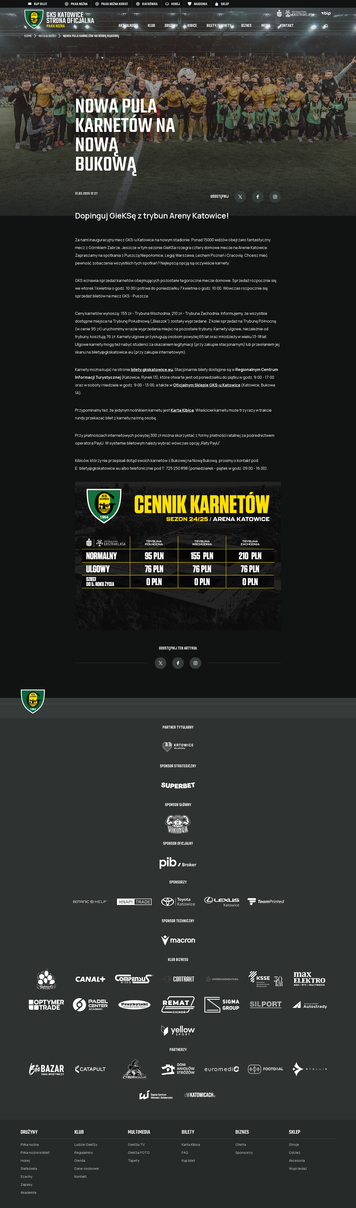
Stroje (294, 1144)
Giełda (79, 1160)
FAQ (185, 1152)
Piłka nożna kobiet (35, 1152)
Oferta (240, 1144)
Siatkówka (29, 1168)
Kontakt (287, 26)
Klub (151, 26)
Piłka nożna (30, 1144)
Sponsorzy (244, 1152)
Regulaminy (83, 1152)
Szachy (26, 1176)
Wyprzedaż (298, 1168)
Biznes (246, 26)
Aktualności (128, 26)
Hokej (25, 1160)
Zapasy (26, 1184)
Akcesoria (297, 1160)
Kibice (192, 26)
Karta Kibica (191, 1144)
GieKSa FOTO (139, 1152)
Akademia (28, 1192)
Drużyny (171, 26)
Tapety (133, 1160)
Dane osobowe (86, 1168)
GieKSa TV (136, 1144)
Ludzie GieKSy (85, 1144)
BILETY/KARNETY (219, 26)
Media (265, 26)
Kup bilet (188, 1160)
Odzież (294, 1152)
